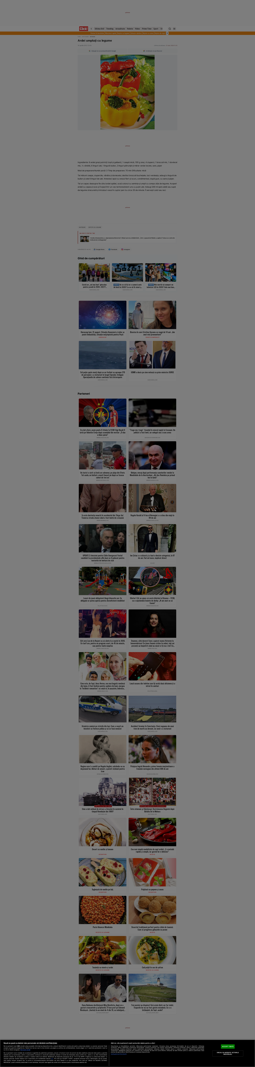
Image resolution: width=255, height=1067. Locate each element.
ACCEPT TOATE (228, 1046)
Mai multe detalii (25, 1050)
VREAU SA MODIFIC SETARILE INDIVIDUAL (228, 1053)
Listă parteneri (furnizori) (119, 1054)
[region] (127, 1053)
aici (52, 1058)
